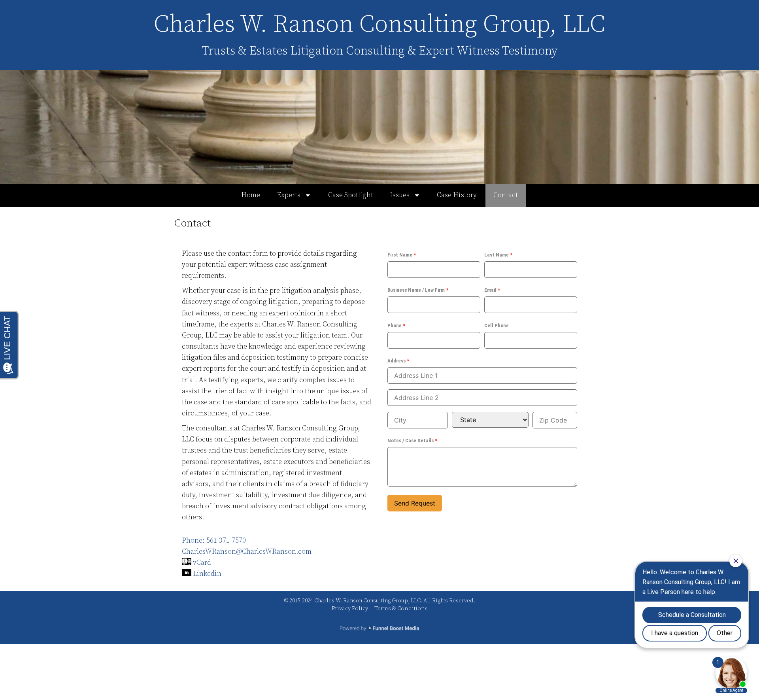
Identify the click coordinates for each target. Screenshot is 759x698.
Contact (505, 195)
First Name (401, 254)
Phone (396, 325)
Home (250, 195)
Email (492, 289)
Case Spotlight (350, 195)
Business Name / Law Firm (417, 289)
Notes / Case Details (412, 440)
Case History (457, 195)
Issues (400, 195)
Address (398, 360)
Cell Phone (496, 325)
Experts (288, 195)
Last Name (498, 254)
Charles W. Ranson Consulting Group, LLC (379, 24)
